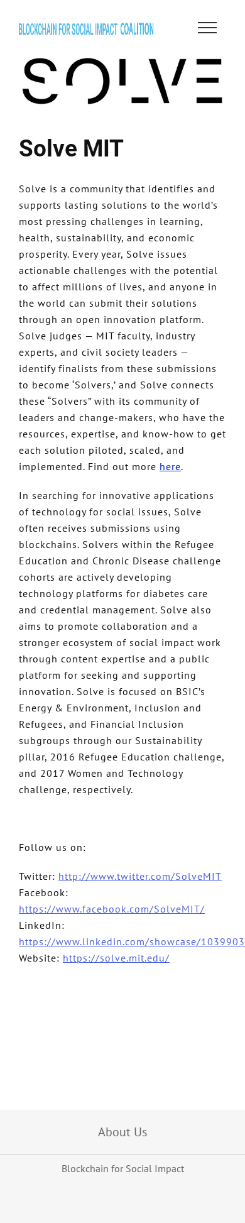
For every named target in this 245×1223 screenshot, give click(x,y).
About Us (122, 1132)
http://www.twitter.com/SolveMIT (140, 876)
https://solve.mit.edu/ (116, 958)
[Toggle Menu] (207, 27)
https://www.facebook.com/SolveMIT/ (112, 908)
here (170, 466)
